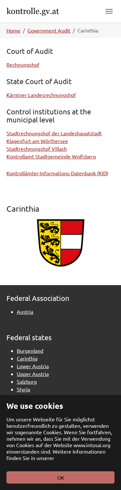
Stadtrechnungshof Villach (36, 148)
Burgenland (30, 350)
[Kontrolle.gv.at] (42, 11)
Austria (25, 311)
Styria (23, 389)
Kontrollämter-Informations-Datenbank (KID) (57, 173)
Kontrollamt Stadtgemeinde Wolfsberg (51, 156)
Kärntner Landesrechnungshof (41, 94)
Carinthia (27, 358)
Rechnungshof (22, 64)
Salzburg (27, 381)
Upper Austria (33, 373)
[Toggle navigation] (109, 11)
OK (60, 477)
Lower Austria (33, 366)
